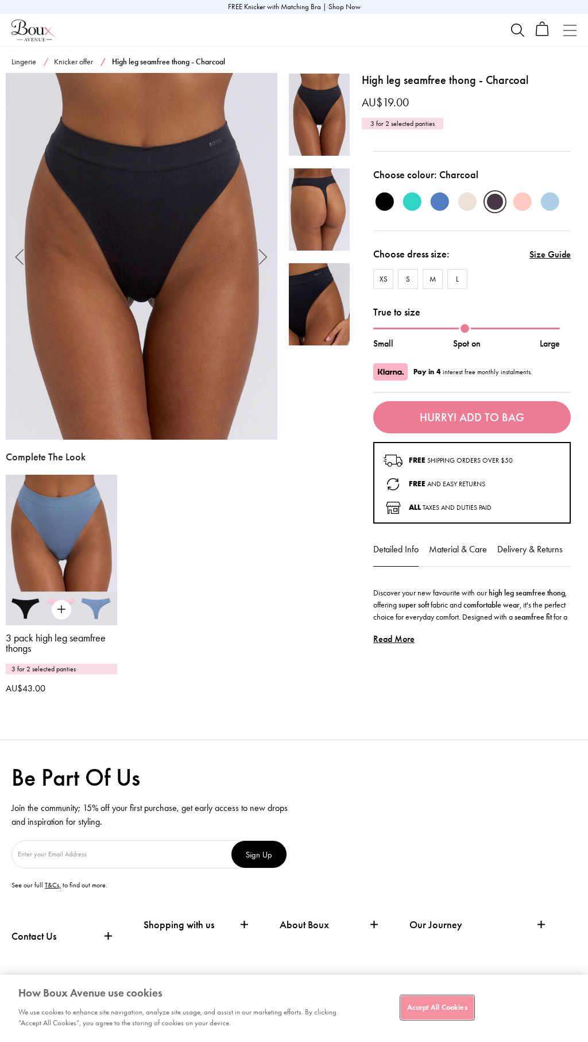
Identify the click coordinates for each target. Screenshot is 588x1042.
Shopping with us (179, 924)
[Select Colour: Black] (384, 201)
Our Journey (435, 925)
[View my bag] (542, 34)
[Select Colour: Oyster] (467, 201)
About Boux (304, 925)
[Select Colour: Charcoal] (494, 201)
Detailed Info (396, 549)
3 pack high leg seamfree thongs (56, 643)
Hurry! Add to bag (472, 417)
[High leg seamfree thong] (141, 256)
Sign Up (259, 854)
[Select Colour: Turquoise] (412, 201)
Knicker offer (73, 62)
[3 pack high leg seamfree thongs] (61, 550)
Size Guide (550, 254)
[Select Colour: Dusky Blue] (550, 201)
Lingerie (23, 62)
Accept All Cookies (437, 1007)
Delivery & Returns (530, 549)
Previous (20, 256)
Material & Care (458, 549)
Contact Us (33, 936)
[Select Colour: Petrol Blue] (439, 201)
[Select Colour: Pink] (522, 201)
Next (263, 256)
